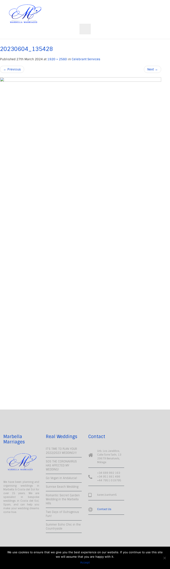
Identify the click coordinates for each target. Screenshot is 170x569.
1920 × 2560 (57, 59)
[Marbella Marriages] (25, 13)
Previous (12, 69)
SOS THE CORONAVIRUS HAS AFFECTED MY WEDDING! (61, 465)
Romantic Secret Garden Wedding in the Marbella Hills (63, 499)
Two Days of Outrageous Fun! (62, 514)
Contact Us (104, 509)
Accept (85, 562)
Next (152, 69)
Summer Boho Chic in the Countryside (63, 526)
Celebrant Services (86, 59)
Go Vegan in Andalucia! (61, 478)
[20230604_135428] (80, 243)
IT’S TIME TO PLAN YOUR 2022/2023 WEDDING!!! (61, 451)
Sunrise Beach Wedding (62, 487)
